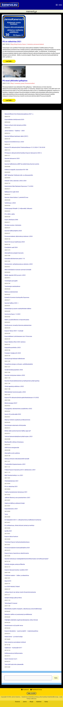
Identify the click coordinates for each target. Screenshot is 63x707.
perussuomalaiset (38, 44)
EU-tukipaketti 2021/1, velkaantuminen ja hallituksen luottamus (23, 520)
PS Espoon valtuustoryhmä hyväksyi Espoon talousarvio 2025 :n (23, 153)
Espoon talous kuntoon (11, 536)
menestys (30, 44)
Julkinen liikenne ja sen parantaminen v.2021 (17, 497)
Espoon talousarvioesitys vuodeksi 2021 (16, 570)
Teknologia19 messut (11, 603)
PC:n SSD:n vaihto (10, 214)
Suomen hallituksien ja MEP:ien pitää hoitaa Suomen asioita (22, 164)
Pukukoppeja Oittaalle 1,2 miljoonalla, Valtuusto (18, 208)
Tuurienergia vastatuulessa (12, 286)
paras (22, 83)
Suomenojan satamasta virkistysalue (15, 425)
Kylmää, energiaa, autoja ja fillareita (15, 564)
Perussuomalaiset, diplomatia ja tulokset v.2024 (18, 236)
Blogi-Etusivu (18, 44)
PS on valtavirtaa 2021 (12, 41)
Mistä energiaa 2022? (11, 403)
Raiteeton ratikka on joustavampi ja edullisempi (18, 614)
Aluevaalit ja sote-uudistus (12, 453)
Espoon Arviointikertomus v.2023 (14, 142)
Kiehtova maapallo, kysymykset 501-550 (16, 169)
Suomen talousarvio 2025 (12, 158)
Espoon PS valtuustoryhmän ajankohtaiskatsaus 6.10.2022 (22, 397)
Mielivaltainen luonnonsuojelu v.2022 (15, 392)
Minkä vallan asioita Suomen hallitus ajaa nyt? (18, 431)
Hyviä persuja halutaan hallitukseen (15, 358)
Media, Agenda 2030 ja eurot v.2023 (15, 275)
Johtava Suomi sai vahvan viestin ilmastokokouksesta (20, 592)
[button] (31, 693)
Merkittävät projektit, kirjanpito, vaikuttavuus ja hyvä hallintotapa (23, 609)
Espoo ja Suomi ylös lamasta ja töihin (15, 125)
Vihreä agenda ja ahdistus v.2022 (14, 386)
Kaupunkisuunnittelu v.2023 (13, 347)
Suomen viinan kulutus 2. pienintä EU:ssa (16, 197)
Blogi (12, 44)
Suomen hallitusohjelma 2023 (13, 231)
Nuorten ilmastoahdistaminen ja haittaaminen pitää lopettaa (22, 381)
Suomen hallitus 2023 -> (12, 303)
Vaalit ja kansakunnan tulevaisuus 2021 (16, 492)
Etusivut (17, 701)
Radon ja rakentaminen (11, 292)
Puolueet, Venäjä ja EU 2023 (13, 353)
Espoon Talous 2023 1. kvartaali (14, 331)
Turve (6, 514)
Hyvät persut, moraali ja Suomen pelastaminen (18, 325)
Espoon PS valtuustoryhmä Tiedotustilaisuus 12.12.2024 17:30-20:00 (25, 147)
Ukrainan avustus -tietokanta (13, 225)
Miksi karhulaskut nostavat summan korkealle (18, 269)
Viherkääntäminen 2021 (11, 481)
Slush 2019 (8, 581)
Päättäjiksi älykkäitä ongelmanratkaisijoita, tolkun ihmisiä (21, 620)
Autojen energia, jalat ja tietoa (13, 598)
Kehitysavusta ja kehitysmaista (14, 653)
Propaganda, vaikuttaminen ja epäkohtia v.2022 (18, 408)
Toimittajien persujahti (11, 281)
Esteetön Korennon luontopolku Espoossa (17, 297)
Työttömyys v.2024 (10, 203)
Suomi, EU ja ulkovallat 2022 (13, 414)
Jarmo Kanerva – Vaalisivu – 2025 (15, 131)
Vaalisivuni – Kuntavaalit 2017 (13, 648)
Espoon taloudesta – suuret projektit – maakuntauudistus (21, 631)
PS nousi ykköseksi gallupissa (15, 81)
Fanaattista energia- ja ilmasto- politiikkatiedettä (19, 364)
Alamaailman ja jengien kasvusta (14, 253)
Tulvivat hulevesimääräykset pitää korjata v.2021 (19, 436)
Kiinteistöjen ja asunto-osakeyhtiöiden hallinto (18, 308)
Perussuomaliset (30, 83)
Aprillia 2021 (8, 531)
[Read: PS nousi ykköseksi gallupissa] (14, 71)
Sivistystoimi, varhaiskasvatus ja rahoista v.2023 (19, 264)
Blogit (31, 701)
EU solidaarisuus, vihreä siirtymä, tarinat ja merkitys (19, 525)
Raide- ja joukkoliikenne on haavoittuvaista (17, 319)
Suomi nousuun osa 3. (11, 659)
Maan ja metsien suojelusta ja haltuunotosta (17, 420)
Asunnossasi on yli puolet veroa (14, 625)
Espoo (24, 44)
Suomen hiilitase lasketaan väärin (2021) (16, 136)
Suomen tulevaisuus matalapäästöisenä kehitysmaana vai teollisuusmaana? (26, 559)
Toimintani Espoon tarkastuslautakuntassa (17, 542)
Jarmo (25, 701)
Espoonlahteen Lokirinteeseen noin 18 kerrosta (18, 336)
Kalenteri (38, 701)
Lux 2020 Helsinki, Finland (12, 586)
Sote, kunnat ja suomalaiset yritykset (15, 642)
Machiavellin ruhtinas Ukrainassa (14, 442)
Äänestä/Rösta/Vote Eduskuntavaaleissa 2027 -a (19, 114)
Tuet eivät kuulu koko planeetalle (14, 664)
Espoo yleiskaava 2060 (11, 219)
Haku (55, 678)
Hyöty (46, 701)
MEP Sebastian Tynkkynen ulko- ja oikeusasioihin (19, 175)
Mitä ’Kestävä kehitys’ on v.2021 (14, 475)
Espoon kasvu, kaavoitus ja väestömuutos (17, 553)
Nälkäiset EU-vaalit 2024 (12, 192)
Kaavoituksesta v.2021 (11, 509)
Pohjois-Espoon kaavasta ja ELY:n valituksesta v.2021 (20, 470)
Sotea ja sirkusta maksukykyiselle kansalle (17, 459)
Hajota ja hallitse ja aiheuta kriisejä (15, 503)
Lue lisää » (9, 61)
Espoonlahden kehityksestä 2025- (14, 119)
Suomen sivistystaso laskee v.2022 (15, 375)
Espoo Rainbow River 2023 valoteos (15, 342)
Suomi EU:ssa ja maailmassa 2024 (15, 242)
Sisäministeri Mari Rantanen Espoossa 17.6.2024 (19, 186)
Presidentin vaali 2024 (11, 247)
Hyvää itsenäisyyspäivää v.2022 (14, 370)
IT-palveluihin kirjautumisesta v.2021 (15, 464)
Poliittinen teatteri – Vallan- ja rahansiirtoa (17, 575)
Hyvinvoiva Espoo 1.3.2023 (12, 314)
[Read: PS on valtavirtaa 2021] (14, 26)
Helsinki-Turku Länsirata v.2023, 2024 (15, 181)
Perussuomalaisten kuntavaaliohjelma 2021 (17, 547)
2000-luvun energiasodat (12, 447)
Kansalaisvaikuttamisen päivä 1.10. (15, 258)
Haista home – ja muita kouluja (14, 636)
